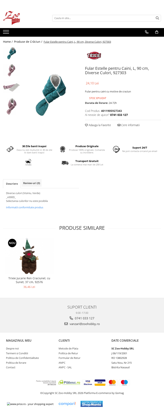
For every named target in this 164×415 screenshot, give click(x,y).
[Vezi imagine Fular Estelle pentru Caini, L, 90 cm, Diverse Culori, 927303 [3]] (11, 106)
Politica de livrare (16, 362)
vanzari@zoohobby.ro (84, 324)
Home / (8, 42)
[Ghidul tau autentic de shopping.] (67, 404)
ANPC (62, 362)
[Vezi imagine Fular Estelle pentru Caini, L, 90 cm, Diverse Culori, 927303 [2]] (11, 87)
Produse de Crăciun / (28, 42)
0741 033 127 (84, 318)
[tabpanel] (50, 94)
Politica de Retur (68, 353)
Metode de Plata (68, 348)
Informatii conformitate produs (24, 207)
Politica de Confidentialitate (22, 358)
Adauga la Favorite (99, 125)
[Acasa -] (23, 18)
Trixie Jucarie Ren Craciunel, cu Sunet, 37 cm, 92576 (29, 280)
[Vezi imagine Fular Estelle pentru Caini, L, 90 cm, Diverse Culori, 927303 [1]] (11, 70)
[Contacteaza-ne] (146, 32)
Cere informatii (130, 125)
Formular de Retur (69, 358)
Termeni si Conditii (17, 353)
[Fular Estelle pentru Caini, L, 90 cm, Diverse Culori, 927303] (50, 94)
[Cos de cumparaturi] (156, 32)
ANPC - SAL (65, 367)
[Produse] (6, 33)
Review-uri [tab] (31, 183)
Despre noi (12, 348)
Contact (10, 367)
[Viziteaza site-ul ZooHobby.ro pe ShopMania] (91, 404)
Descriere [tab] (12, 183)
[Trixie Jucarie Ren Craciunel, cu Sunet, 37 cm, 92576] (29, 256)
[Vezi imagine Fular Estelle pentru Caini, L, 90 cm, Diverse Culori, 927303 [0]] (11, 53)
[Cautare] (157, 18)
